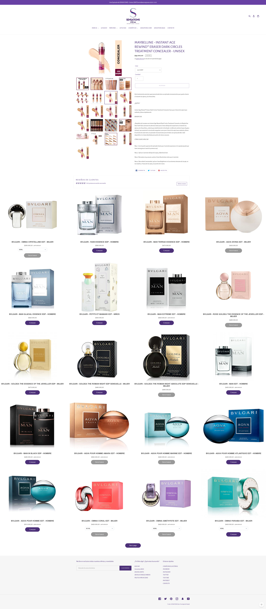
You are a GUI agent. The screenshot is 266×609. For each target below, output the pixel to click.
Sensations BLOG (139, 569)
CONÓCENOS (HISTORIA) (170, 566)
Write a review (182, 184)
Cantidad (137, 74)
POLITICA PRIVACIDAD (141, 577)
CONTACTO (166, 583)
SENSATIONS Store (175, 604)
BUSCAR (137, 566)
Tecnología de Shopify (185, 604)
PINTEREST (166, 580)
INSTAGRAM (166, 572)
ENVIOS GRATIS (139, 572)
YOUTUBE (166, 577)
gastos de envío (140, 58)
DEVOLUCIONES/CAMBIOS (142, 575)
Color (136, 66)
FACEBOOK (166, 569)
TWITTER (165, 575)
